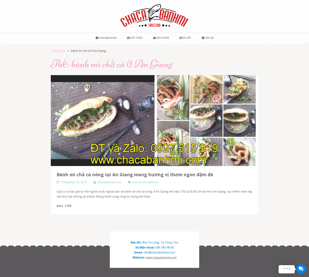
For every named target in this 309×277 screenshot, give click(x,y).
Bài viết (187, 37)
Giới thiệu (136, 37)
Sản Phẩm (162, 37)
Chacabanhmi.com (109, 182)
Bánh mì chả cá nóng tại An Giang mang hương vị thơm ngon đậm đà (135, 174)
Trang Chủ (58, 51)
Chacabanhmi (107, 37)
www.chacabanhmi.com (161, 257)
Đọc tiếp (64, 206)
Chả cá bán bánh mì (145, 182)
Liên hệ (209, 37)
